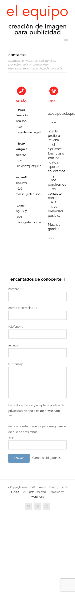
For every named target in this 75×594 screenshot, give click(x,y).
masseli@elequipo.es (30, 194)
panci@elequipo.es (29, 222)
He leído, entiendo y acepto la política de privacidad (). (36, 408)
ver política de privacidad (41, 411)
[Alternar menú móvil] (66, 39)
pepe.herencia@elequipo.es (35, 132)
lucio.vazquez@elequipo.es (34, 166)
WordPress (37, 496)
